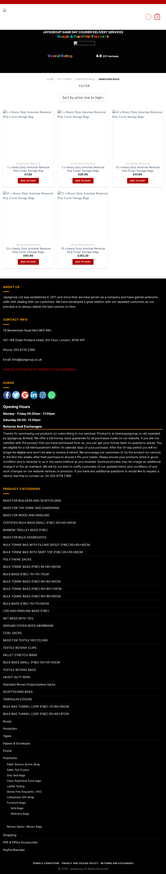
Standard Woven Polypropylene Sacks (29, 684)
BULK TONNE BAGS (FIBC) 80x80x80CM (32, 581)
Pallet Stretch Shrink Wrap (23, 764)
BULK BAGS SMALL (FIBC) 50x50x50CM (31, 662)
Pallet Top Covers (18, 769)
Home (50, 79)
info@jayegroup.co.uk (27, 359)
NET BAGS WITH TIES (18, 618)
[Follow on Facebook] (130, 16)
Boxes (7, 721)
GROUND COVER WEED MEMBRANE (28, 626)
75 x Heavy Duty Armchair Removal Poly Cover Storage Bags (83, 250)
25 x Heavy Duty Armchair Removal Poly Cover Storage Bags (28, 250)
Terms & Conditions (46, 863)
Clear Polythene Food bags (24, 780)
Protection (10, 728)
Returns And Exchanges (117, 863)
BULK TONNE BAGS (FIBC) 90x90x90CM (32, 596)
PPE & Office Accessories (20, 842)
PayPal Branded (13, 850)
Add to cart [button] (28, 180)
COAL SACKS (12, 633)
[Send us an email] (135, 16)
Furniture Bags (85, 79)
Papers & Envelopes (16, 743)
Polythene (64, 79)
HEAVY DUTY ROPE (16, 677)
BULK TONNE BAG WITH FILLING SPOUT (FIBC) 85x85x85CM (46, 545)
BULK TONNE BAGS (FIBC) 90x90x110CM (32, 589)
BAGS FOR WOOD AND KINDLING (26, 515)
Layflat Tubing (15, 786)
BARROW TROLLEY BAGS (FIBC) (25, 530)
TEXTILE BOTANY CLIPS (19, 648)
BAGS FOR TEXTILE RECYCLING (25, 640)
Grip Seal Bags (16, 775)
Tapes (7, 736)
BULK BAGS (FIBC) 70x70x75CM (26, 574)
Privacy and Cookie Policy (80, 863)
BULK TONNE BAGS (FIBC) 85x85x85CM (32, 567)
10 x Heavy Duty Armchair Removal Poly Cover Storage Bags (138, 169)
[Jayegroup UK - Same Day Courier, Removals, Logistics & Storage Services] (16, 17)
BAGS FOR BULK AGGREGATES (24, 537)
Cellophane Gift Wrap (20, 797)
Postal (7, 751)
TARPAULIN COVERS (17, 699)
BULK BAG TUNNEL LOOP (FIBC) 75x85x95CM (36, 706)
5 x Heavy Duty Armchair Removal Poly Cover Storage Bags (83, 169)
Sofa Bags (17, 808)
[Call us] (140, 16)
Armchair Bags (20, 819)
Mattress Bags (20, 813)
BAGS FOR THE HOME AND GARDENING (31, 508)
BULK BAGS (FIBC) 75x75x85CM (26, 603)
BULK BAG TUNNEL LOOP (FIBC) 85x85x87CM (36, 714)
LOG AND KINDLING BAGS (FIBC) (26, 611)
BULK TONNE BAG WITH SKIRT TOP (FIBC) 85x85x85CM (43, 552)
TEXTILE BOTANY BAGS (19, 670)
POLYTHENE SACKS (17, 559)
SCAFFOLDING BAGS (18, 692)
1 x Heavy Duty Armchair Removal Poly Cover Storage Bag (28, 169)
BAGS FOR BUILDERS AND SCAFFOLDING (32, 500)
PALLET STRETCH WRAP (20, 655)
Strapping (9, 835)
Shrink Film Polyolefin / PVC (24, 791)
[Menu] (148, 17)
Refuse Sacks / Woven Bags (24, 826)
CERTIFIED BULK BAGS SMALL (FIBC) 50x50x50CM (39, 523)
